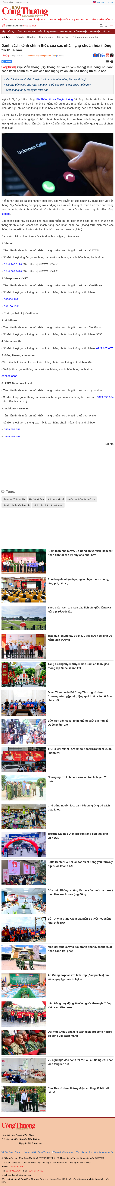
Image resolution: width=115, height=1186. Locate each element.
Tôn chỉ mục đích (84, 1152)
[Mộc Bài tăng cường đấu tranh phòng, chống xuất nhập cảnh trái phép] (23, 957)
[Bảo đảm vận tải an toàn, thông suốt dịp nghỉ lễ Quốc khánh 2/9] (23, 731)
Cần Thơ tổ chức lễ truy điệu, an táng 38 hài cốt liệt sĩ (78, 1090)
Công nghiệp (80, 31)
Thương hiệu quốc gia (61, 20)
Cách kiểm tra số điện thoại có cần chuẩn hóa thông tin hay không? (46, 79)
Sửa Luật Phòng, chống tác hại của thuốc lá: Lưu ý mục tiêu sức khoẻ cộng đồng (80, 892)
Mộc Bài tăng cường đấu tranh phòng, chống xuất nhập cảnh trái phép (80, 948)
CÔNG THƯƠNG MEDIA (13, 20)
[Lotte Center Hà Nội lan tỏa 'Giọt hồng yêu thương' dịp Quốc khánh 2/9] (23, 872)
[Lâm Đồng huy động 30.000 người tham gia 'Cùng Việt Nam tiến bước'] (23, 1014)
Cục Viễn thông (36, 499)
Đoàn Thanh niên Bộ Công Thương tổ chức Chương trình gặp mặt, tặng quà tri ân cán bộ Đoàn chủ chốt (80, 696)
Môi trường (63, 37)
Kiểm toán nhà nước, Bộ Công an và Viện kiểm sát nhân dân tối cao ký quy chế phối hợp (80, 552)
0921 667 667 (104, 348)
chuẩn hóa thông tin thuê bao (81, 499)
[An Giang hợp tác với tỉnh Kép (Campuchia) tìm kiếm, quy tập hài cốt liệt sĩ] (23, 985)
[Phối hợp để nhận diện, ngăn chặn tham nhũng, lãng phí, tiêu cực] (23, 589)
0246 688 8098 (13, 271)
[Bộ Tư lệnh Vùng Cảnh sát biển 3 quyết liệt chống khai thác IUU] (23, 929)
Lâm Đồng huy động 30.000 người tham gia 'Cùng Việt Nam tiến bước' (80, 1005)
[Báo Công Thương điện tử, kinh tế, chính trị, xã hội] (25, 10)
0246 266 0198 (13, 264)
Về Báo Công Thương (11, 1152)
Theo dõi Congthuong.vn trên (38, 56)
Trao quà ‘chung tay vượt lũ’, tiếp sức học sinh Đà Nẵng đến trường (80, 637)
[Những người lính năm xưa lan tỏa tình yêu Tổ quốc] (23, 787)
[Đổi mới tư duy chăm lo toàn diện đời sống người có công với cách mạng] (23, 1042)
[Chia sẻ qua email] (107, 61)
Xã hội (5, 37)
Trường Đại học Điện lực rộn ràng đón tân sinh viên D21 (78, 835)
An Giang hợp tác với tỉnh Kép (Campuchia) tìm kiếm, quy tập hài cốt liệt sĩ (78, 977)
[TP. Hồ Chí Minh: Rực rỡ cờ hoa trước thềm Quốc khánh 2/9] (23, 759)
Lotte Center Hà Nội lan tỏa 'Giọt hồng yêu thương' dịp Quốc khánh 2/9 (80, 864)
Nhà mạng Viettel (55, 499)
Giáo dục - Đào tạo (25, 37)
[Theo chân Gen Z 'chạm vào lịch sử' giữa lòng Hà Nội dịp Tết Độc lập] (23, 618)
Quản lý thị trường (47, 31)
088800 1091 (12, 299)
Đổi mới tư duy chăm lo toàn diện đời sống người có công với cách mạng (80, 1033)
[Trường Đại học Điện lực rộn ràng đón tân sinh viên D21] (23, 844)
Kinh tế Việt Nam (36, 20)
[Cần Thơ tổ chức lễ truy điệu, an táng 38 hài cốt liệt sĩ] (23, 1098)
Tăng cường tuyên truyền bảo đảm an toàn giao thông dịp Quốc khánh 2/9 (78, 666)
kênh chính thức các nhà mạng (48, 505)
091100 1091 (11, 306)
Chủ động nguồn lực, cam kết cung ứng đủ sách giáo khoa (79, 807)
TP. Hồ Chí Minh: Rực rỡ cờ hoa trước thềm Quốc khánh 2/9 (80, 750)
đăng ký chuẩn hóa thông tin (16, 505)
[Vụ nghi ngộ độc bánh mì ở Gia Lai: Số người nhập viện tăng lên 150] (23, 1070)
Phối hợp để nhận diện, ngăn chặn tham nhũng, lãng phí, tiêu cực (78, 581)
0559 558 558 (12, 436)
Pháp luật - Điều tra (100, 31)
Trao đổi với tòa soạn (63, 1152)
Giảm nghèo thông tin (103, 20)
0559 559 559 (12, 429)
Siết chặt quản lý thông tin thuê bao (27, 89)
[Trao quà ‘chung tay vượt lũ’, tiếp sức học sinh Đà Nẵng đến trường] (23, 646)
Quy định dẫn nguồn (104, 1152)
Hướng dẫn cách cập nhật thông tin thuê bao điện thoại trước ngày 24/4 (48, 84)
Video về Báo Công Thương (38, 1152)
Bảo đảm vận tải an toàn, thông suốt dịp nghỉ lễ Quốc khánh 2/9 (78, 722)
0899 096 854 (105, 397)
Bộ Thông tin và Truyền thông (54, 99)
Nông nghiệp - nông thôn (86, 37)
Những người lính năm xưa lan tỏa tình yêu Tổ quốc (77, 779)
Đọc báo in (82, 20)
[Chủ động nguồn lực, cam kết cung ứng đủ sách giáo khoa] (23, 816)
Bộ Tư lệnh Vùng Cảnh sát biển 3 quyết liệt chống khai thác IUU (80, 920)
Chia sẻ (8, 62)
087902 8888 (9, 376)
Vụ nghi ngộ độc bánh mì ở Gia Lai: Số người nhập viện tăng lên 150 (80, 1062)
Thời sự (10, 31)
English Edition (105, 2)
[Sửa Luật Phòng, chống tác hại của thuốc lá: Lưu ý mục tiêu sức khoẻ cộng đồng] (23, 900)
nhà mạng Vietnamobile (14, 499)
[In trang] (112, 61)
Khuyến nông (46, 37)
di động (5, 213)
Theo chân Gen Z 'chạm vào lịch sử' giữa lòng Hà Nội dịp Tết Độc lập (79, 609)
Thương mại (66, 31)
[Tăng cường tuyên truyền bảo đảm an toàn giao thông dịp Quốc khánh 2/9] (23, 674)
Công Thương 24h (26, 31)
